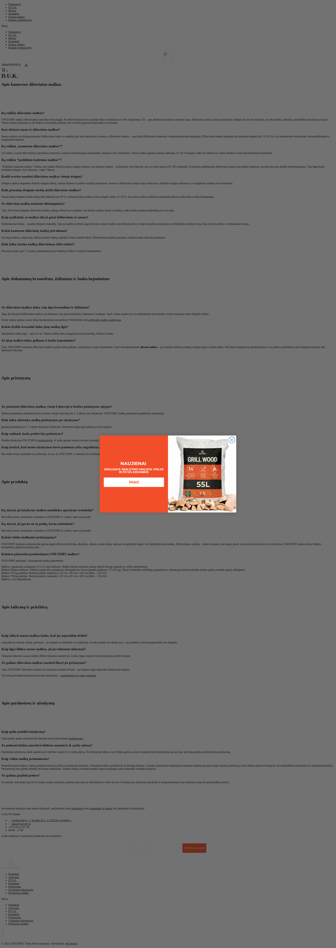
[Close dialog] (232, 440)
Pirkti (134, 482)
